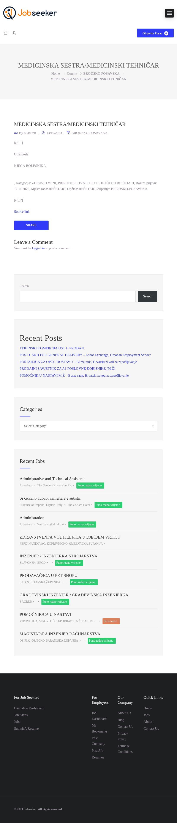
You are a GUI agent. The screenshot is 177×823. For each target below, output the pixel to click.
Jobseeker (30, 809)
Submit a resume (26, 728)
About (148, 721)
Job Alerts (21, 715)
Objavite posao (152, 33)
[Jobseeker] (30, 13)
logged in (38, 248)
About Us (124, 713)
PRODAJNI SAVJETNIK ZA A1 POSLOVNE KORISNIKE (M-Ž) (67, 368)
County (72, 73)
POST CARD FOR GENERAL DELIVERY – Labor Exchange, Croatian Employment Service (85, 355)
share (31, 225)
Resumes (98, 757)
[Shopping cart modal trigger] (5, 33)
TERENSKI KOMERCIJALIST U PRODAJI (52, 348)
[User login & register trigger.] (14, 33)
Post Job (97, 750)
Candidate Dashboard (29, 708)
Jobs (17, 721)
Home (148, 708)
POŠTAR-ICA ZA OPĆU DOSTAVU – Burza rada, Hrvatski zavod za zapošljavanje (78, 362)
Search (24, 286)
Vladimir (30, 133)
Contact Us (125, 726)
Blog (121, 720)
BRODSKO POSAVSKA (101, 73)
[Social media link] (159, 809)
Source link (22, 211)
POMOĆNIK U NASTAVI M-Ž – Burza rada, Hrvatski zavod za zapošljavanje (74, 375)
